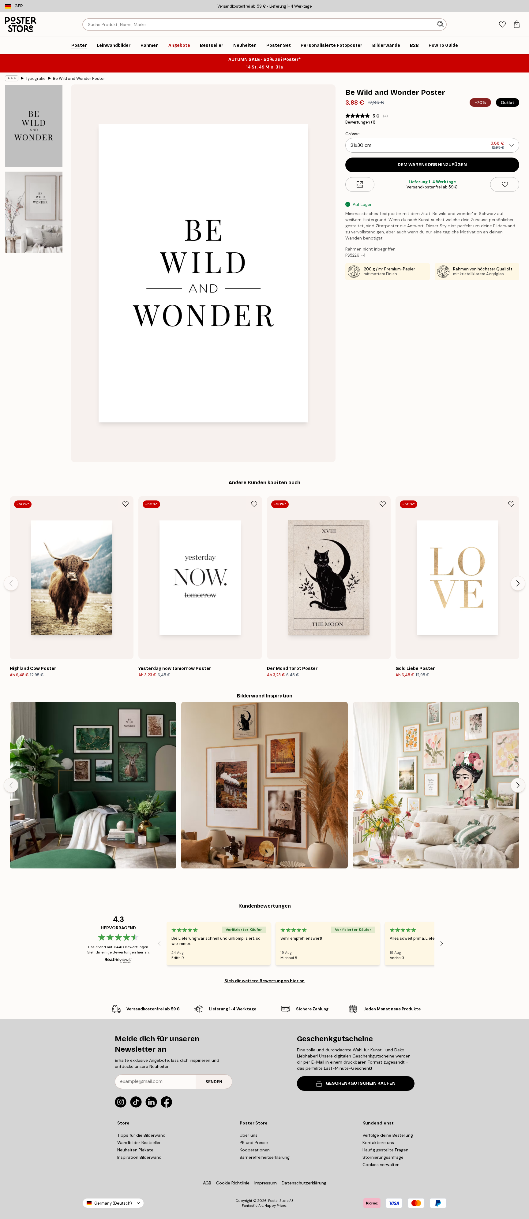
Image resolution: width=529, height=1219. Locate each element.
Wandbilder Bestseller (139, 1142)
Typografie (36, 78)
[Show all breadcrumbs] (11, 78)
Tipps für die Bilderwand (141, 1135)
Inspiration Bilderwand (139, 1157)
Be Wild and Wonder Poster (79, 78)
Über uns (248, 1135)
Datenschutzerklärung (304, 1183)
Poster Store (278, 1201)
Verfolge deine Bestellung (387, 1135)
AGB (207, 1183)
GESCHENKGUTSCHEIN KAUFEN (361, 1083)
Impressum (265, 1183)
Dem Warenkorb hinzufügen (432, 164)
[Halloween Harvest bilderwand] (264, 785)
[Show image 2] (33, 212)
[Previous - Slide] (11, 583)
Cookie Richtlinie (232, 1183)
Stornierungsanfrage (382, 1157)
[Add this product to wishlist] (504, 184)
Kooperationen (255, 1150)
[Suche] (441, 24)
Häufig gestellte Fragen (385, 1150)
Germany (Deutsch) (113, 1203)
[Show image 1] (33, 126)
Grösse (352, 133)
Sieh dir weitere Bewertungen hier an (264, 980)
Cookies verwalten (381, 1164)
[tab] (502, 25)
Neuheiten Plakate (135, 1150)
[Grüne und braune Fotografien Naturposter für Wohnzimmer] (93, 785)
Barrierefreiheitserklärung (265, 1157)
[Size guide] (359, 184)
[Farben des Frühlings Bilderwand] (436, 785)
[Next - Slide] (518, 583)
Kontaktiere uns (378, 1142)
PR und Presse (254, 1142)
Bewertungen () (360, 122)
